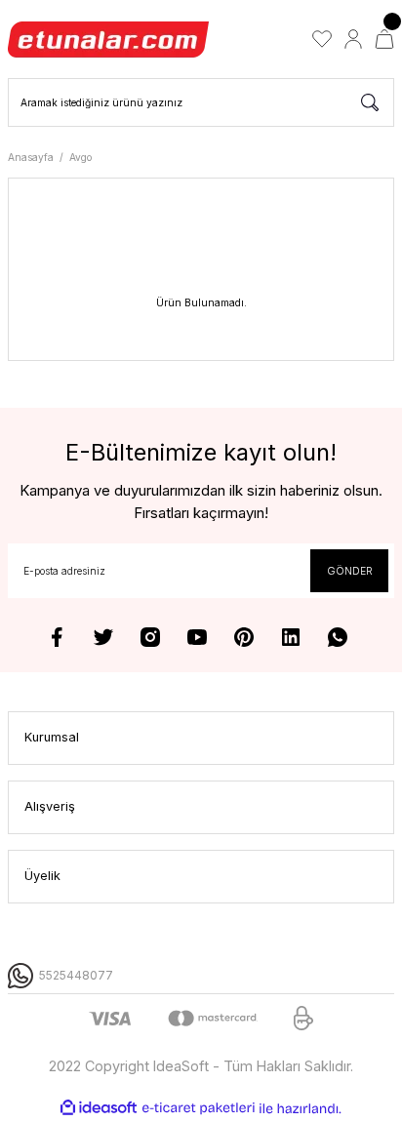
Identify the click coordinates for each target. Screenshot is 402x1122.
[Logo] (109, 39)
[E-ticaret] (198, 1108)
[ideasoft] (99, 1108)
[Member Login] (353, 39)
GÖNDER (350, 571)
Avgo (80, 157)
